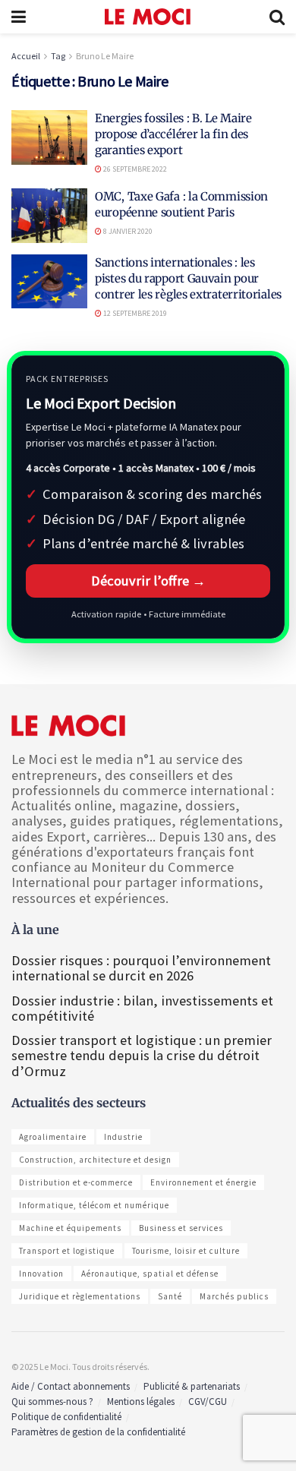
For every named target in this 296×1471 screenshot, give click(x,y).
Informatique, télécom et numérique (94, 1205)
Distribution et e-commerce (76, 1182)
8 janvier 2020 (127, 231)
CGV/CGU (207, 1401)
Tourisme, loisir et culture (186, 1250)
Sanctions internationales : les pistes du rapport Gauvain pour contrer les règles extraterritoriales (188, 278)
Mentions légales (141, 1401)
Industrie (123, 1137)
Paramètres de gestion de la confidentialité (98, 1431)
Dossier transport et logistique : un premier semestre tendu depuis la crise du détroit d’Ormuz (141, 1055)
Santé (170, 1296)
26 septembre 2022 (134, 169)
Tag (58, 56)
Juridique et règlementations (79, 1296)
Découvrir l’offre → (148, 580)
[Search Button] (277, 16)
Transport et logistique (67, 1250)
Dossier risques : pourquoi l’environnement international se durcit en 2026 (141, 968)
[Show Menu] (18, 16)
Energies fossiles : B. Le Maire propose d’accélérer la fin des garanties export (173, 134)
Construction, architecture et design (95, 1159)
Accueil (25, 56)
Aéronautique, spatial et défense (150, 1273)
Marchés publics (234, 1296)
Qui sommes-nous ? (52, 1401)
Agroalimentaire (53, 1137)
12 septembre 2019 (134, 313)
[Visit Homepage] (148, 16)
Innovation (41, 1273)
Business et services (181, 1228)
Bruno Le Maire (105, 56)
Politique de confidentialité (66, 1416)
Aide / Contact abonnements (70, 1386)
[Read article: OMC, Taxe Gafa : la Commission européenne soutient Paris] (49, 215)
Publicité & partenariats (191, 1386)
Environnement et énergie (203, 1182)
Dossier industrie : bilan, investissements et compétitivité (142, 1008)
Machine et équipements (70, 1228)
